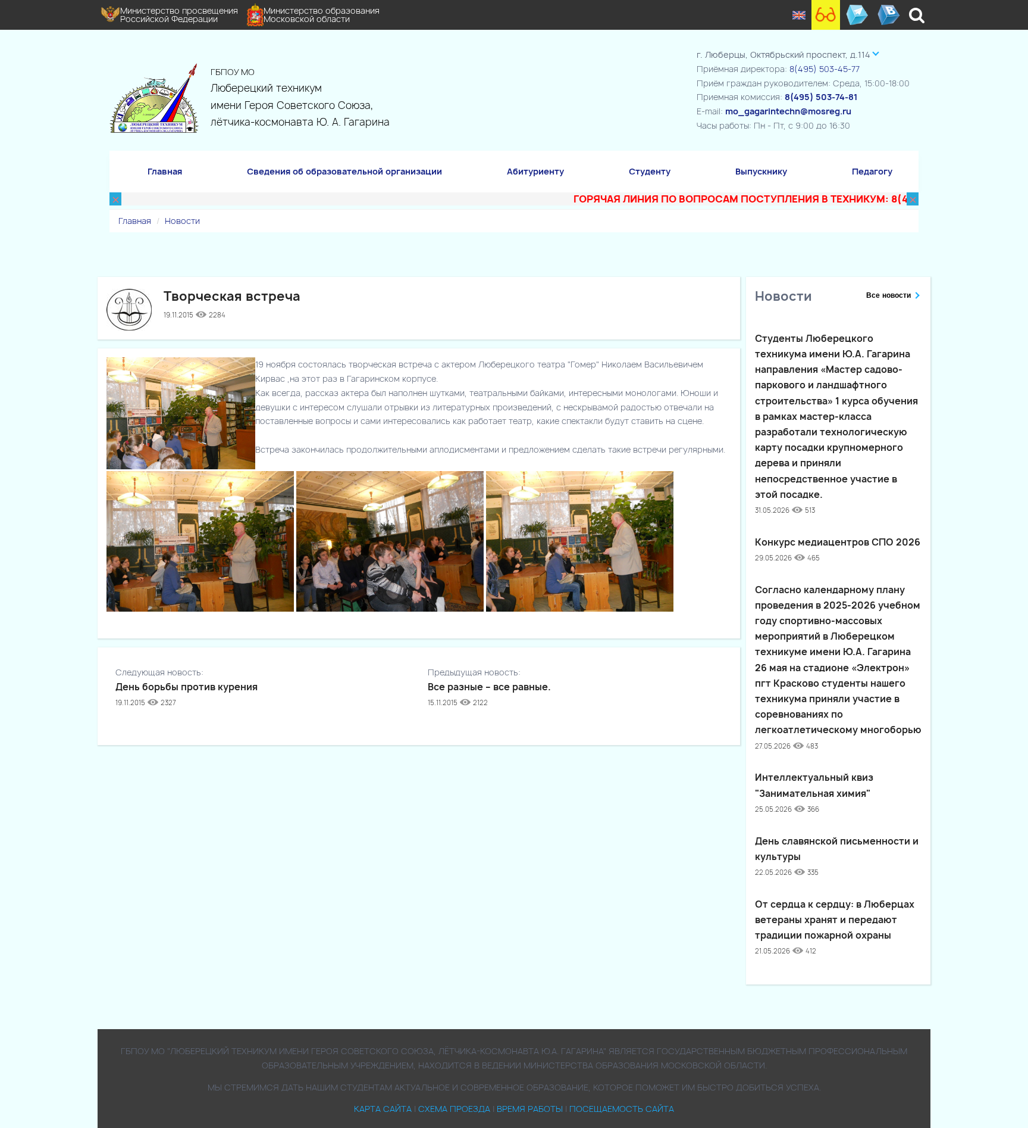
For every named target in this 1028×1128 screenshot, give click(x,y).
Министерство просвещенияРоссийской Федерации (179, 14)
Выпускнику (761, 171)
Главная (165, 171)
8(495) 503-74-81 (821, 96)
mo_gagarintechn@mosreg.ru (788, 111)
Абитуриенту (535, 171)
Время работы (530, 1108)
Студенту (649, 171)
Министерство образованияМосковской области (322, 14)
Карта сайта (383, 1108)
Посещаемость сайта (621, 1108)
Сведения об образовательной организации (344, 171)
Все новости (888, 295)
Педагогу (872, 171)
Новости (182, 220)
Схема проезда (454, 1108)
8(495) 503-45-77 (824, 68)
